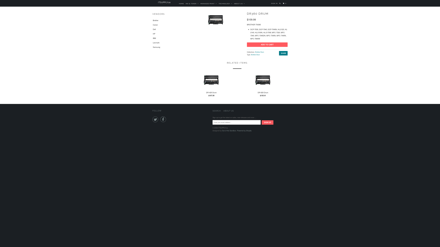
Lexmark (156, 42)
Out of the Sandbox (229, 130)
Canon (155, 25)
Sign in (274, 3)
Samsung (156, 47)
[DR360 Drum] (216, 20)
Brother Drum (259, 52)
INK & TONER (192, 3)
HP (154, 33)
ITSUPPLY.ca (164, 2)
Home (181, 3)
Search (217, 111)
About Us (239, 3)
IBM (154, 38)
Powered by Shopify (244, 130)
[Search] (280, 3)
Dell (154, 29)
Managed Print (208, 3)
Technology (225, 3)
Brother (155, 20)
